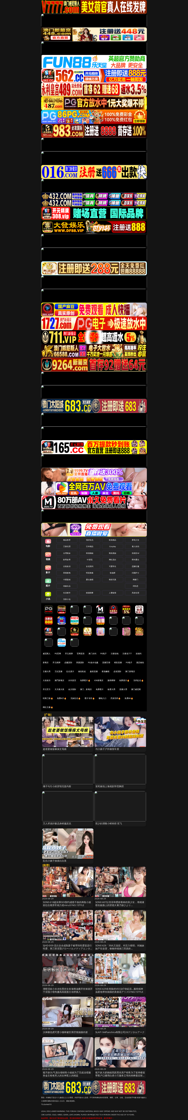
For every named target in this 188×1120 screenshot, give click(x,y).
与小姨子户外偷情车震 (107, 749)
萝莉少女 (135, 540)
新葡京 (46, 662)
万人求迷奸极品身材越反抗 (57, 823)
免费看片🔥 (85, 680)
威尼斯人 (47, 653)
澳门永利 (92, 653)
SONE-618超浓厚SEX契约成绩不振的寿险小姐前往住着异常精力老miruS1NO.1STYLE (67, 904)
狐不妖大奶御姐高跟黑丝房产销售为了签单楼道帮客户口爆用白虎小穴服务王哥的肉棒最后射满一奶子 (120, 1075)
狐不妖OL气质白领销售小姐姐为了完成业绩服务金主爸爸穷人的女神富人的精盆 (67, 1074)
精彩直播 (118, 662)
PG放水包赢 (93, 662)
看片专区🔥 (90, 698)
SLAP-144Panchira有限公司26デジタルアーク (120, 1032)
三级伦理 (66, 546)
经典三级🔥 (48, 698)
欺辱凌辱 (66, 559)
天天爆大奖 (59, 689)
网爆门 (135, 579)
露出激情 (89, 579)
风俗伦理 (135, 593)
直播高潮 (106, 662)
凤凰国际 (80, 662)
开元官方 (47, 689)
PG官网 (58, 653)
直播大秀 (123, 689)
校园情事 (89, 593)
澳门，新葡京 (86, 689)
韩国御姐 (89, 553)
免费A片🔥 (61, 698)
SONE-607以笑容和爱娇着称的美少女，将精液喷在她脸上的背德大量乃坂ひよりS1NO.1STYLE (119, 905)
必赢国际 (68, 662)
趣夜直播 (94, 671)
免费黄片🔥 (124, 680)
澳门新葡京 (130, 671)
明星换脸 (89, 573)
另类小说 (66, 599)
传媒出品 (66, 586)
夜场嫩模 (106, 671)
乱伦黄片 (70, 671)
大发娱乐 (47, 680)
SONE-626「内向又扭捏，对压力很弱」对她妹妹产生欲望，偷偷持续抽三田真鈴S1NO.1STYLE (119, 948)
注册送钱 (115, 653)
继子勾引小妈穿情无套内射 (57, 786)
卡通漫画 (66, 579)
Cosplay (112, 546)
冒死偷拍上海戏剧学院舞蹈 (109, 786)
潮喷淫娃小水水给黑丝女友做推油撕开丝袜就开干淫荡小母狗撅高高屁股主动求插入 (68, 990)
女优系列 (89, 566)
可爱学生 (112, 566)
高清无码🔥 (116, 698)
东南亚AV (135, 553)
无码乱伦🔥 (138, 680)
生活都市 (66, 593)
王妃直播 (58, 671)
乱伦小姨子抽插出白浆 (55, 860)
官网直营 (81, 653)
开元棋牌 (69, 653)
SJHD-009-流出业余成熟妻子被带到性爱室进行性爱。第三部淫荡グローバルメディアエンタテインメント (68, 948)
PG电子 (103, 653)
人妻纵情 (112, 593)
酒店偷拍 (140, 662)
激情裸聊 (111, 680)
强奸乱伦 (89, 540)
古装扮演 (66, 566)
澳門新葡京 (59, 680)
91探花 (89, 559)
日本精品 (89, 546)
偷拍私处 (82, 671)
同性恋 (135, 586)
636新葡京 (98, 680)
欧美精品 (112, 540)
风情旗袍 (66, 573)
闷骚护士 (135, 573)
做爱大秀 (111, 689)
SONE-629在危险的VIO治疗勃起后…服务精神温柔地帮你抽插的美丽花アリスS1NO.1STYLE (119, 990)
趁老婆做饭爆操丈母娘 (55, 749)
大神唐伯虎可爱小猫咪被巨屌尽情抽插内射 (65, 1032)
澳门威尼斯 (136, 689)
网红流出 (112, 559)
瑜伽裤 (112, 573)
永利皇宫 (72, 680)
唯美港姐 (112, 553)
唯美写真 (112, 579)
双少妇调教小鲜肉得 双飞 (108, 823)
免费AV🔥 (129, 698)
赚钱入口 (103, 698)
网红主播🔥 (48, 707)
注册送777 (127, 653)
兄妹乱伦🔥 (75, 698)
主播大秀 (47, 671)
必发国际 (117, 671)
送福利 (138, 653)
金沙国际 (72, 689)
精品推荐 (66, 540)
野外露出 (135, 559)
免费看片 (100, 689)
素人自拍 (135, 546)
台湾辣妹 (66, 553)
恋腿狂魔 (135, 566)
